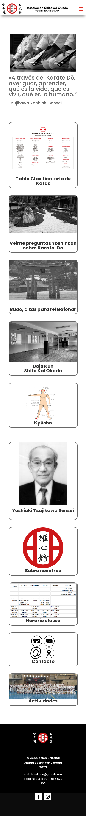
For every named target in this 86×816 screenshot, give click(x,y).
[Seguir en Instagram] (47, 796)
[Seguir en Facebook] (38, 796)
